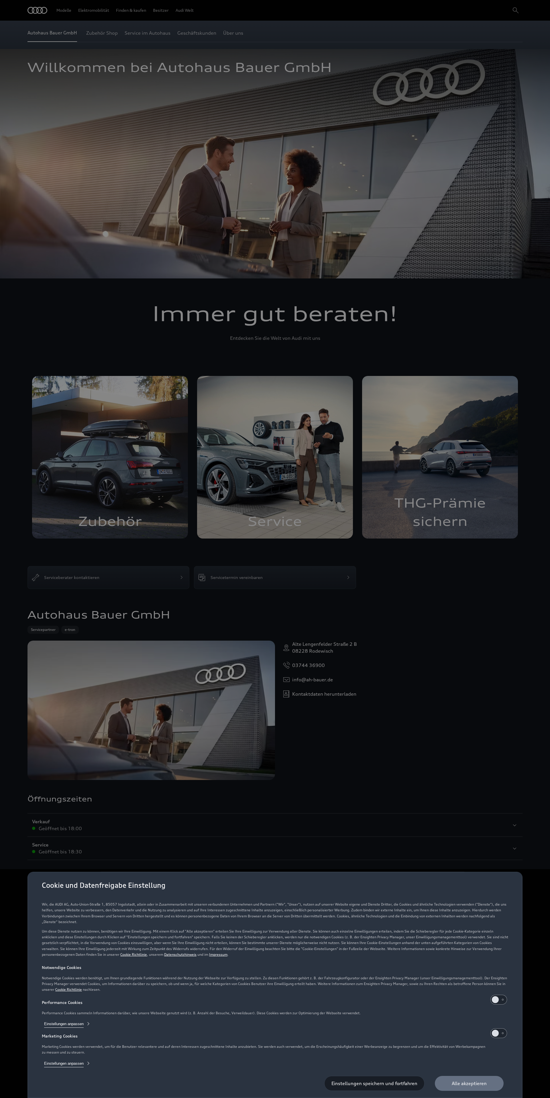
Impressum (218, 954)
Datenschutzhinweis (180, 954)
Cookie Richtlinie (133, 954)
